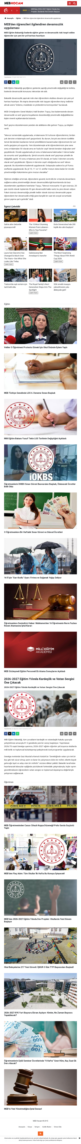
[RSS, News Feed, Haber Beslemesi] (40, 1133)
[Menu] (70, 3)
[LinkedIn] (13, 82)
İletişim (37, 1127)
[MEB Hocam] (13, 3)
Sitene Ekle (57, 1127)
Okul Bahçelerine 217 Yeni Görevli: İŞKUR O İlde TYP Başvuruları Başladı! (45, 10)
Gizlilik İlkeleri (46, 1127)
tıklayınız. (59, 1140)
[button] (66, 82)
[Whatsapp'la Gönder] (17, 82)
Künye (30, 1127)
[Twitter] (9, 82)
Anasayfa (10, 18)
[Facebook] (5, 82)
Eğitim (18, 18)
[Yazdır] (61, 82)
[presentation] (11, 10)
